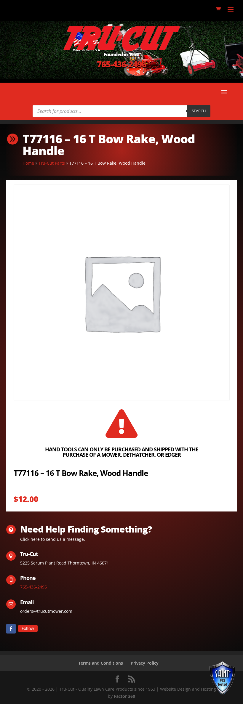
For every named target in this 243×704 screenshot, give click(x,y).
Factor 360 (124, 696)
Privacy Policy (145, 663)
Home (28, 163)
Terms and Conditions (100, 663)
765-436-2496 (121, 64)
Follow (28, 628)
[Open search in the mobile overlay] (121, 111)
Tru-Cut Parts (52, 163)
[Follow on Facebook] (11, 629)
